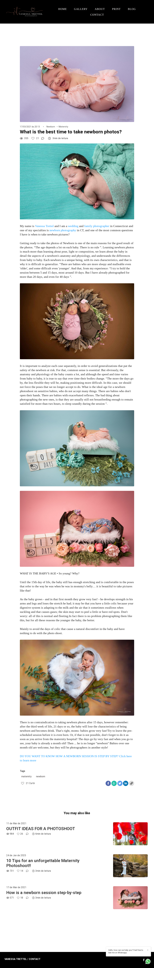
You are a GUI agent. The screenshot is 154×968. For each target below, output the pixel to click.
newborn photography (62, 230)
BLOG (132, 9)
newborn (40, 776)
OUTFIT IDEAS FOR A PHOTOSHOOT (40, 828)
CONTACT (97, 14)
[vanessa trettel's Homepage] (25, 12)
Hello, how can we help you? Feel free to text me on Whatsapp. (125, 951)
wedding (73, 226)
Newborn (50, 127)
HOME (62, 9)
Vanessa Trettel (44, 226)
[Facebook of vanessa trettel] (144, 960)
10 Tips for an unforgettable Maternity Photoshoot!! (43, 863)
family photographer (96, 226)
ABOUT (100, 9)
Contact (34, 959)
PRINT (116, 9)
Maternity (63, 127)
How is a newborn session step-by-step (43, 892)
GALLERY (81, 9)
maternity (26, 776)
